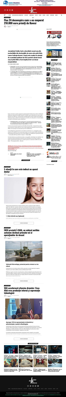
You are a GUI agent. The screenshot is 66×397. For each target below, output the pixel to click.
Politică (36, 15)
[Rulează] (47, 56)
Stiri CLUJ (32, 394)
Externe (40, 15)
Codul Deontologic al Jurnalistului (17, 15)
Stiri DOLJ (36, 394)
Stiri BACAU (19, 394)
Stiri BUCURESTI (28, 394)
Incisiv (9, 26)
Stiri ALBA (7, 394)
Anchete (48, 15)
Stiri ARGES (15, 394)
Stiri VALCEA (37, 395)
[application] (54, 53)
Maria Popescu (10, 175)
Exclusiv (44, 15)
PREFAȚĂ (10, 15)
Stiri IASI (43, 394)
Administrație (31, 15)
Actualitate (26, 15)
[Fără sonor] (59, 56)
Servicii (56, 15)
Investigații (52, 15)
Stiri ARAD (11, 394)
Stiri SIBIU (27, 395)
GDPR (33, 17)
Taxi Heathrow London (50, 164)
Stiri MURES (57, 394)
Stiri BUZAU (23, 394)
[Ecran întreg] (60, 56)
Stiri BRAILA (41, 395)
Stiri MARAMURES (52, 394)
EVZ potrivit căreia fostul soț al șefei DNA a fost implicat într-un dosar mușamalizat (25, 60)
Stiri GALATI (40, 394)
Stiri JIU (47, 394)
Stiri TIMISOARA (32, 395)
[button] (54, 53)
